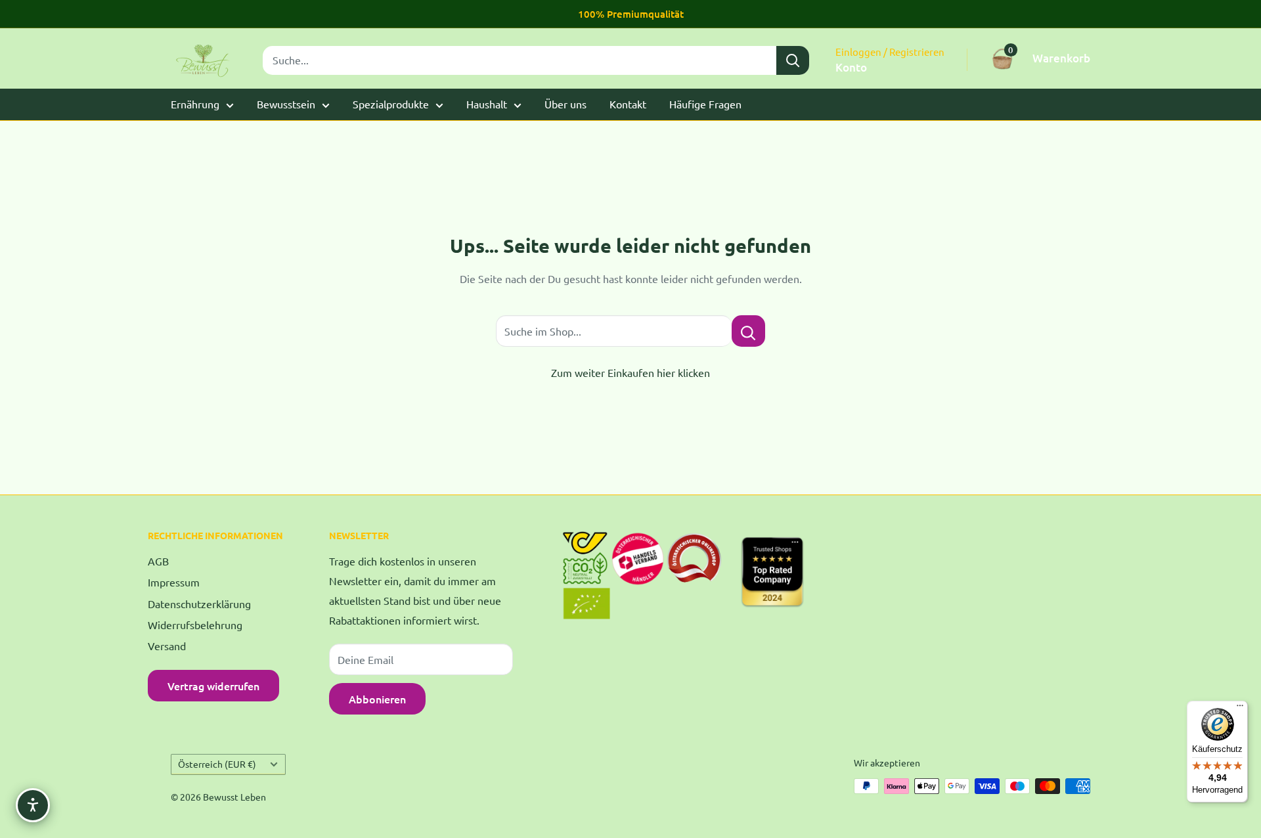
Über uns (565, 103)
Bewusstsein (286, 103)
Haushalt (486, 103)
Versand (167, 645)
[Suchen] (792, 60)
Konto (851, 67)
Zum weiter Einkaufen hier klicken (630, 372)
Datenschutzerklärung (199, 603)
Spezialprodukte (391, 103)
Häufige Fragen (705, 103)
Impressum (174, 581)
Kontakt (627, 103)
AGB (158, 560)
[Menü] (1240, 709)
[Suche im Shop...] (748, 331)
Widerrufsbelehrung (195, 624)
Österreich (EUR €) (217, 764)
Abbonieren (377, 699)
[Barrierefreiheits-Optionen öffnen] (33, 805)
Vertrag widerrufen (213, 685)
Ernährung (195, 103)
